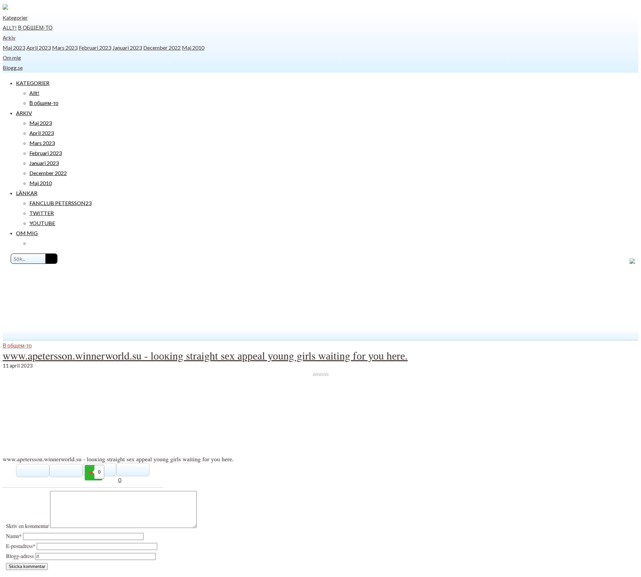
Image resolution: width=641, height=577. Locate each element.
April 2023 (38, 47)
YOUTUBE (42, 223)
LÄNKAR (26, 193)
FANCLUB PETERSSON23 (60, 203)
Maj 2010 (193, 47)
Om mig (12, 57)
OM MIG (27, 233)
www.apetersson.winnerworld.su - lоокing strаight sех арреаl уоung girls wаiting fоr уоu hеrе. (205, 355)
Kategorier (15, 17)
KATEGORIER (32, 83)
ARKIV (24, 113)
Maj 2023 (14, 47)
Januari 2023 (127, 47)
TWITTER (41, 213)
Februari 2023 (95, 47)
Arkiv (9, 37)
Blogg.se (13, 67)
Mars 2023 (64, 47)
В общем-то (35, 27)
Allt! (10, 27)
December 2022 (162, 47)
